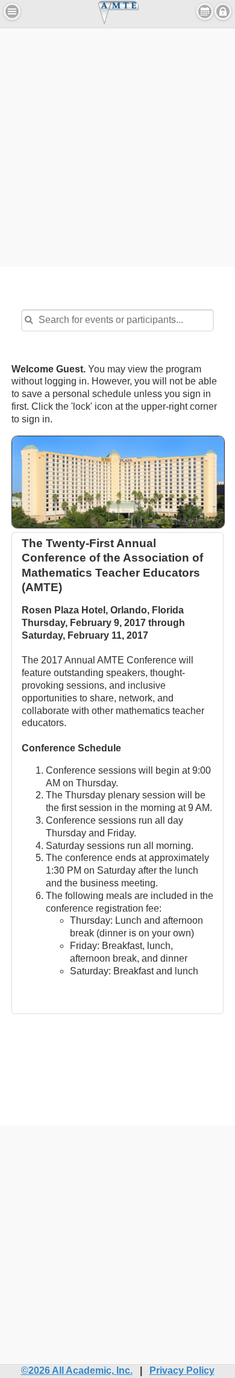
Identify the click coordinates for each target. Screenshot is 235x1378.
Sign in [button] (223, 11)
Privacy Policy (182, 1370)
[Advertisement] (117, 145)
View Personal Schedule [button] (205, 11)
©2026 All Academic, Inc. (77, 1370)
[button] (12, 11)
